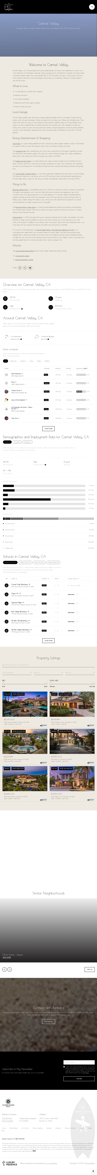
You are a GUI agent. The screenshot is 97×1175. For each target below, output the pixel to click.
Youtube (90, 1128)
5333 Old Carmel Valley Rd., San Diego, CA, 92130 (23, 604)
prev (4, 969)
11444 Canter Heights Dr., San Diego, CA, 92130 (22, 595)
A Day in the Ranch (70, 1128)
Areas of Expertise (38, 1128)
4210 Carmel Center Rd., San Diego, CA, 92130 (22, 586)
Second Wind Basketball (18, 400)
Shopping (23, 361)
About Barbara (13, 1128)
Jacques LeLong (15, 390)
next (9, 969)
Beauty (39, 361)
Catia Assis (14, 418)
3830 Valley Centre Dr (17, 384)
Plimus (13, 382)
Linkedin (82, 1128)
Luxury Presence (51, 1163)
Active (32, 361)
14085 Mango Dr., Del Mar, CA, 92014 (20, 622)
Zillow (2, 1130)
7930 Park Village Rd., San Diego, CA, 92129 (22, 613)
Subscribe (79, 1078)
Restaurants (14, 361)
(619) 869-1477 (7, 1118)
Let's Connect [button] (48, 1021)
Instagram (58, 1128)
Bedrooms (68, 672)
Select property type (7, 672)
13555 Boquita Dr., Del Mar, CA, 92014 (20, 632)
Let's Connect (25, 1128)
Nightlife (48, 361)
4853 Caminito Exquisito (18, 411)
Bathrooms (36, 672)
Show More (48, 640)
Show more (48, 428)
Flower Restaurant (16, 373)
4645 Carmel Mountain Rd (19, 392)
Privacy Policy (86, 1072)
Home (4, 1128)
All (6, 361)
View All (89, 969)
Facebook (49, 1128)
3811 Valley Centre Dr (17, 376)
